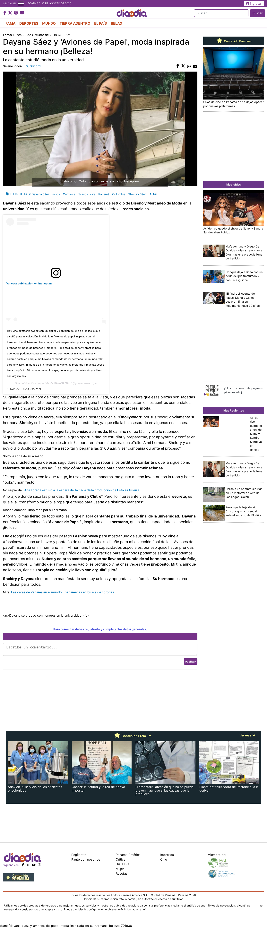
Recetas (121, 873)
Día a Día (122, 864)
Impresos (167, 855)
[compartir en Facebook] (178, 66)
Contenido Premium (237, 41)
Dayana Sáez (40, 194)
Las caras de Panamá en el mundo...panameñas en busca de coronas (62, 592)
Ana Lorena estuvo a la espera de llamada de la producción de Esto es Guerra (81, 490)
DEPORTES (28, 23)
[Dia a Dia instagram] (16, 13)
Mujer (120, 869)
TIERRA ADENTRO (75, 23)
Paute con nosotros (85, 859)
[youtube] (34, 865)
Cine (163, 859)
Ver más (245, 735)
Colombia (118, 194)
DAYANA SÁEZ (63, 383)
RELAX (116, 23)
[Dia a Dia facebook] (5, 13)
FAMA (10, 23)
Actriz (154, 194)
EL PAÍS (100, 23)
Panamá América (128, 855)
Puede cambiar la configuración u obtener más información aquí (104, 909)
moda (56, 194)
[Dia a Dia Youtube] (22, 13)
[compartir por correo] (195, 66)
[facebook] (23, 865)
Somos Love (86, 194)
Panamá (103, 194)
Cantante (69, 194)
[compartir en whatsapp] (189, 66)
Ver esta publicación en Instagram (29, 283)
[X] (28, 865)
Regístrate (78, 855)
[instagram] (39, 865)
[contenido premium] (18, 877)
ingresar (256, 3)
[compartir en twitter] (183, 66)
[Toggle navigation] (21, 3)
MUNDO (49, 23)
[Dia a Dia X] (10, 13)
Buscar (258, 13)
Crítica (120, 859)
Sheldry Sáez (137, 194)
